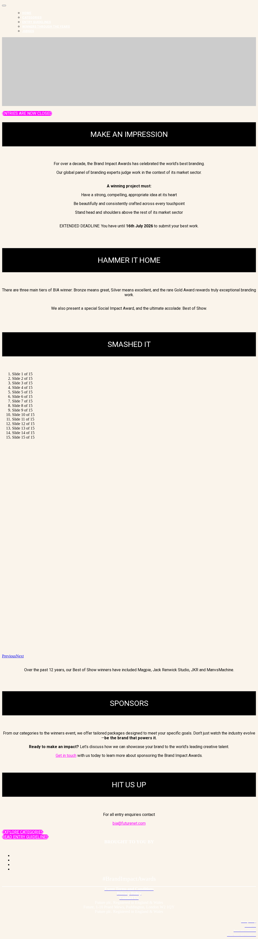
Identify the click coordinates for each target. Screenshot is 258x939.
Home (26, 13)
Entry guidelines (36, 22)
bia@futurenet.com (129, 823)
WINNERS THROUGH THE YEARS (46, 26)
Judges (28, 31)
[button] (27, 113)
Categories (32, 17)
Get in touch (66, 755)
